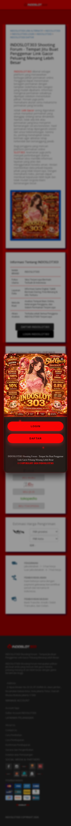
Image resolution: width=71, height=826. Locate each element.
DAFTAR (35, 438)
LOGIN (35, 426)
